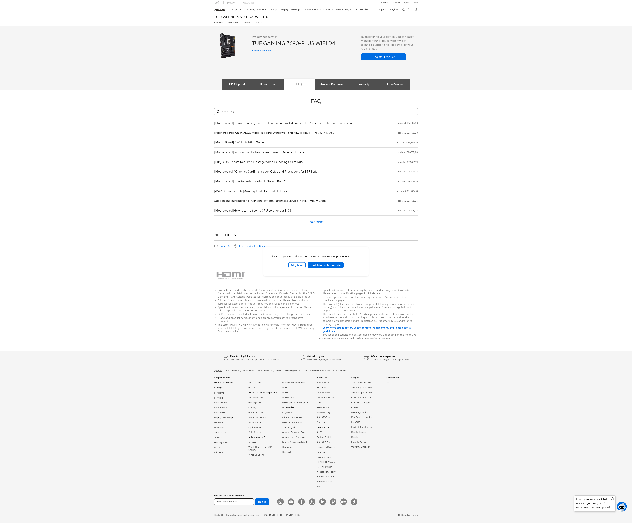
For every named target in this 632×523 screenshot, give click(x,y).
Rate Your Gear (324, 467)
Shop (234, 9)
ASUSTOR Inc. (324, 417)
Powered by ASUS (326, 462)
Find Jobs (321, 387)
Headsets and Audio (292, 422)
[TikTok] (354, 501)
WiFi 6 (285, 392)
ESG (387, 382)
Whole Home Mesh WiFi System (260, 448)
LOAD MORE (316, 222)
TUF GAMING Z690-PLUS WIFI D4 (241, 17)
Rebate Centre (358, 432)
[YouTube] (291, 501)
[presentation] (216, 246)
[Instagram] (280, 501)
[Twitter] (312, 501)
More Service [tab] (395, 84)
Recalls (354, 437)
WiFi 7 (285, 387)
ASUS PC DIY (323, 442)
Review (246, 22)
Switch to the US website (326, 265)
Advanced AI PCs (325, 477)
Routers (252, 442)
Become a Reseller (326, 447)
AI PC (320, 432)
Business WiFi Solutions (293, 382)
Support (258, 22)
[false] (383, 56)
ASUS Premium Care (361, 382)
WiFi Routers (288, 397)
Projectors (219, 427)
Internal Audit (323, 392)
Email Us (225, 246)
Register (394, 9)
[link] (219, 10)
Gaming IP (287, 452)
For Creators (220, 402)
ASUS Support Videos (362, 392)
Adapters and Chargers (293, 437)
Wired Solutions (256, 455)
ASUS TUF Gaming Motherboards (292, 370)
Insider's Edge (324, 457)
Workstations (254, 382)
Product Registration (361, 427)
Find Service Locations (362, 417)
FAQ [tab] (299, 84)
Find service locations (252, 246)
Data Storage (255, 432)
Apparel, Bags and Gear (293, 432)
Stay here (297, 265)
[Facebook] (301, 501)
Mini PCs (218, 452)
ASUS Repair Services (362, 387)
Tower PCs (219, 437)
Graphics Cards (256, 412)
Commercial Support (361, 402)
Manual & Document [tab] (331, 84)
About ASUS (323, 382)
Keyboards (287, 412)
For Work (218, 398)
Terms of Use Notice (272, 515)
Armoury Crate (324, 481)
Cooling (252, 407)
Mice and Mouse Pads (292, 417)
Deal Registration (359, 412)
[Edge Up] (343, 501)
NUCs (217, 447)
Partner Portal (324, 437)
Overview (218, 22)
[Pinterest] (333, 501)
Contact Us (356, 407)
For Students (220, 407)
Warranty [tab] (364, 84)
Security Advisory (360, 442)
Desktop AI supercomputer (295, 402)
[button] (397, 3)
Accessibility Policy (326, 472)
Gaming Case (254, 402)
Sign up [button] (262, 501)
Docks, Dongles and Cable (295, 442)
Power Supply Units (257, 417)
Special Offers (411, 2)
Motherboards (255, 397)
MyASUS (355, 422)
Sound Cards (254, 422)
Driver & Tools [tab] (268, 84)
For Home (219, 393)
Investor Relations (326, 397)
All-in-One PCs (221, 432)
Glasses (252, 387)
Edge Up (321, 452)
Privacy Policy (293, 515)
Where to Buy (323, 412)
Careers (321, 422)
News (319, 402)
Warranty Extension (360, 447)
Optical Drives (255, 427)
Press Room (323, 407)
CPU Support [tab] (237, 84)
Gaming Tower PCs (223, 442)
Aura (319, 486)
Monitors (218, 422)
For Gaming (220, 412)
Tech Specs (233, 22)
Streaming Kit (289, 427)
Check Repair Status (361, 397)
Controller (287, 447)
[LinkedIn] (322, 501)
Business (385, 2)
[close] (364, 251)
